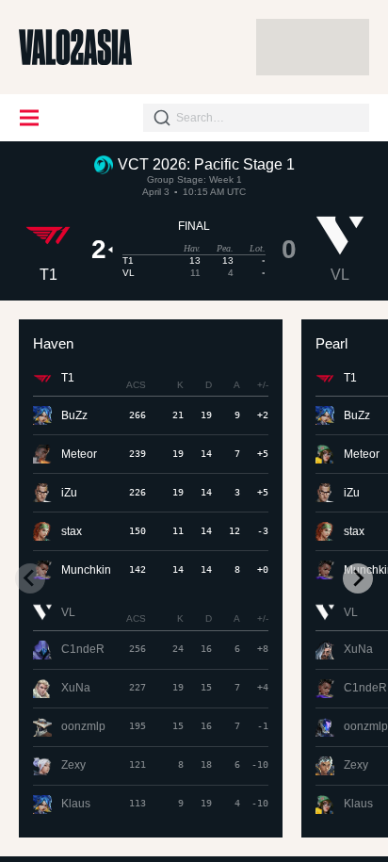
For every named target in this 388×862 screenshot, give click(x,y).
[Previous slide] (30, 578)
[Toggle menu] (30, 117)
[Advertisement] (312, 47)
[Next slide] (358, 578)
